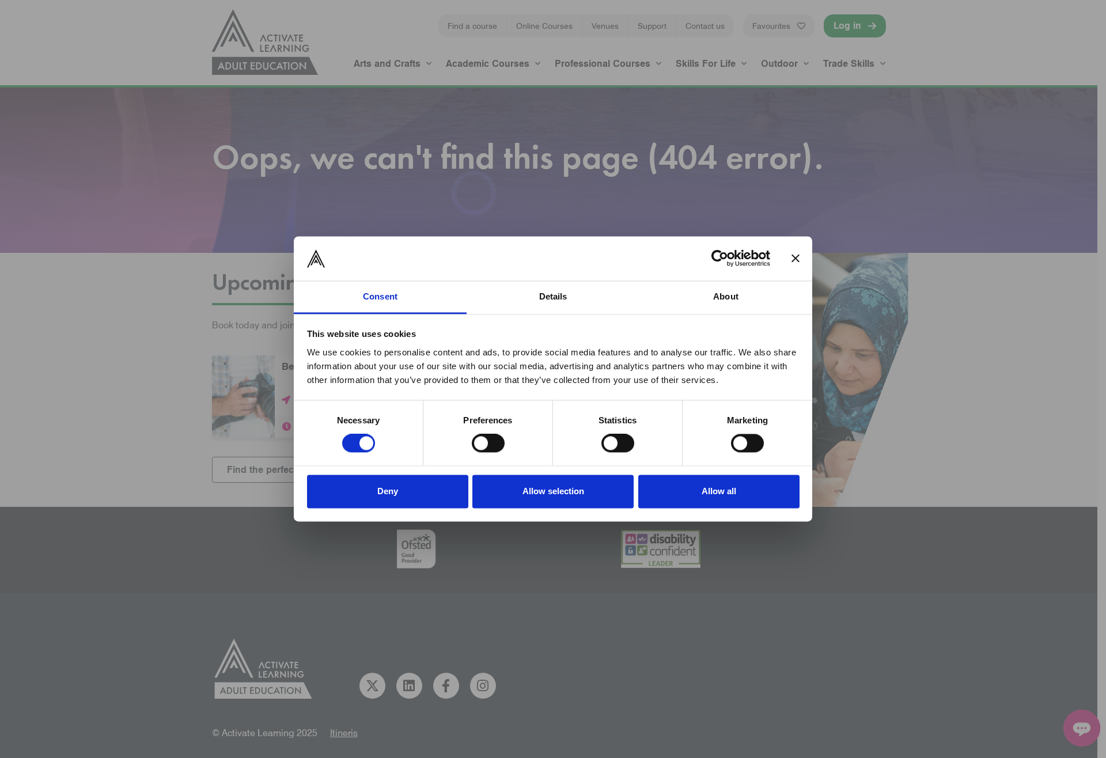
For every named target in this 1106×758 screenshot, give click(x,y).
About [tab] (725, 296)
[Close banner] (795, 259)
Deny (387, 491)
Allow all (719, 491)
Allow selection (553, 491)
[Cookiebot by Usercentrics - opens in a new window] (719, 258)
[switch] (488, 443)
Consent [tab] (380, 296)
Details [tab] (553, 296)
